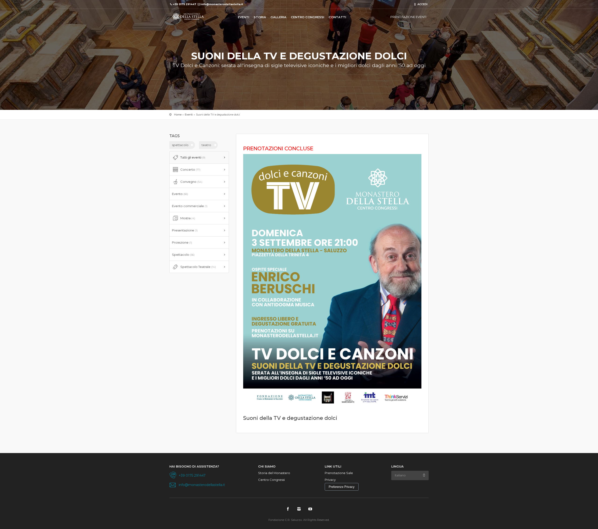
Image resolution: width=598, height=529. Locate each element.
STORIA (260, 17)
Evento (180, 194)
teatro (206, 145)
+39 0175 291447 (192, 475)
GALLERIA (278, 17)
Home (178, 114)
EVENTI (243, 17)
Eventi (189, 114)
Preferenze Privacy (342, 487)
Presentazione (185, 230)
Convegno (191, 182)
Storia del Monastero (274, 473)
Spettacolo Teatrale (198, 267)
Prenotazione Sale (339, 473)
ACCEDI (422, 4)
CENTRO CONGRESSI (307, 17)
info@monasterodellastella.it (202, 485)
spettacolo (180, 145)
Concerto (190, 169)
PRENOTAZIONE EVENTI (408, 17)
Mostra (187, 218)
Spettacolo (183, 254)
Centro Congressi (271, 480)
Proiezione (182, 242)
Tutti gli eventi (192, 157)
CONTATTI (337, 17)
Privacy (330, 480)
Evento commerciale (189, 206)
